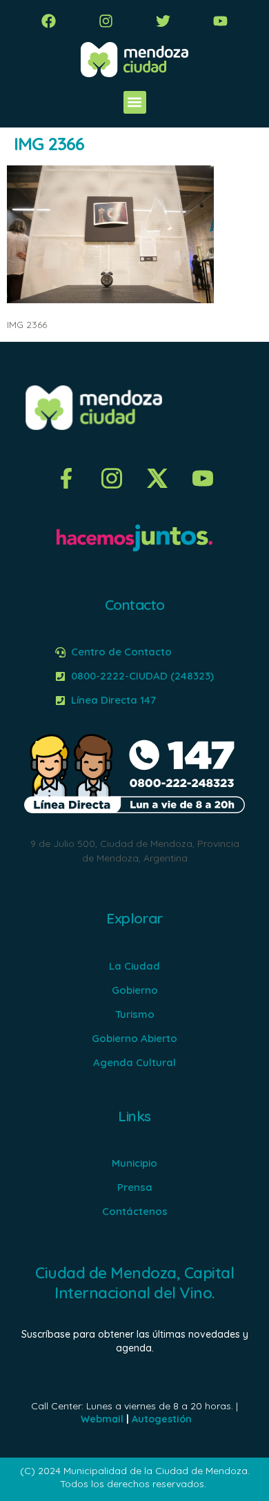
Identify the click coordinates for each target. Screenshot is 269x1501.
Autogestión (162, 1419)
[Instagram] (106, 21)
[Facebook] (48, 21)
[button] (134, 102)
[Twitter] (163, 21)
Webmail (102, 1419)
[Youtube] (220, 21)
